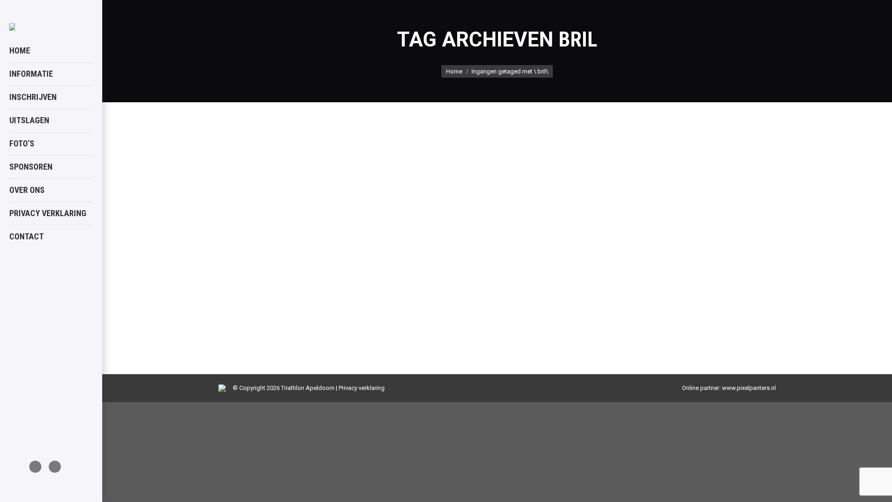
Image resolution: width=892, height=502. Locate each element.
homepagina (247, 297)
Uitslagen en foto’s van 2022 (302, 273)
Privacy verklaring (362, 387)
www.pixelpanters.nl (749, 387)
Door (304, 297)
